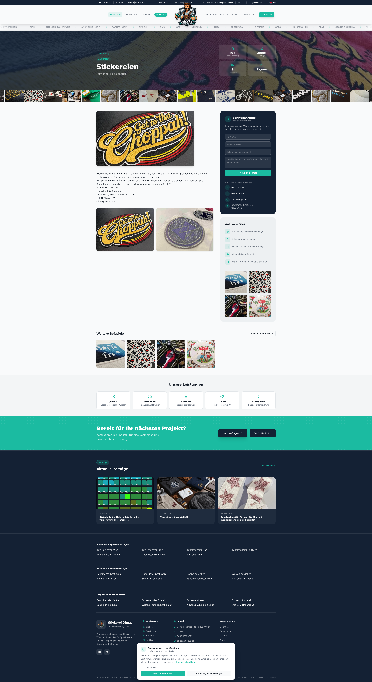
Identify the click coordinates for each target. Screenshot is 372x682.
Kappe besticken (196, 573)
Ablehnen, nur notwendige (209, 673)
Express (162, 14)
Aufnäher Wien (195, 554)
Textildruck (129, 14)
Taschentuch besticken (199, 578)
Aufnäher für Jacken (243, 578)
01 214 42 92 (237, 187)
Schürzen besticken (152, 578)
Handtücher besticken (154, 573)
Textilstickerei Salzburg (244, 549)
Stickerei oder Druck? (154, 600)
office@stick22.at (106, 201)
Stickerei (114, 14)
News (247, 14)
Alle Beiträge (104, 54)
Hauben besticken (106, 578)
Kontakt (265, 14)
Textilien (210, 14)
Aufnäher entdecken (260, 333)
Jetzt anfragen (231, 433)
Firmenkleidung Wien (108, 554)
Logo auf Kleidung (107, 604)
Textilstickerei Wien (107, 549)
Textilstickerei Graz (152, 549)
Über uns (224, 627)
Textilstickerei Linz (197, 549)
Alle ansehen (267, 465)
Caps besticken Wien (153, 554)
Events (235, 14)
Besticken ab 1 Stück (108, 600)
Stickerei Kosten (195, 600)
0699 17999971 (239, 193)
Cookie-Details (150, 667)
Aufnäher (145, 14)
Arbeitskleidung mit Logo (200, 604)
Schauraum (225, 631)
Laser (223, 14)
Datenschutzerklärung (186, 662)
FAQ (242, 2)
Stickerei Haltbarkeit (243, 604)
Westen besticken (241, 573)
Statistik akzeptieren (163, 673)
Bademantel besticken (109, 573)
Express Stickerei (241, 600)
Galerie (223, 635)
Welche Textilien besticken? (157, 604)
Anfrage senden (249, 172)
